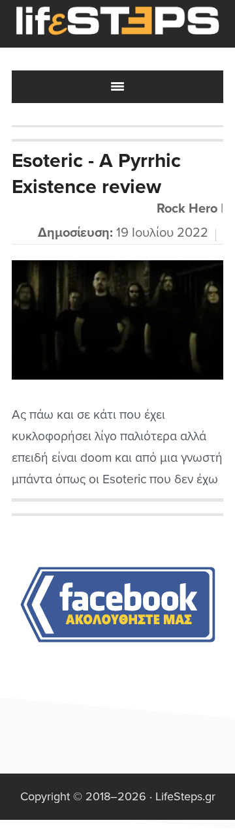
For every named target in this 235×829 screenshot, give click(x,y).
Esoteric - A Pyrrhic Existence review (96, 174)
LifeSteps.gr (117, 24)
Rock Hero (187, 209)
